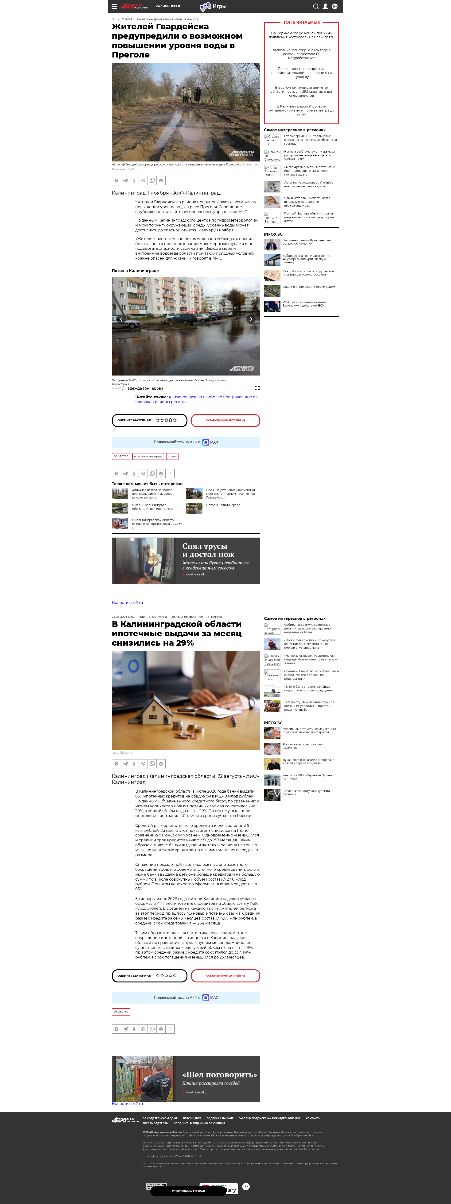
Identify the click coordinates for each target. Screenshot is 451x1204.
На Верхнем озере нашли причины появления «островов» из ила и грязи (301, 35)
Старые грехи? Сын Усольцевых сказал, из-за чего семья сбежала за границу (310, 139)
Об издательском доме (160, 1118)
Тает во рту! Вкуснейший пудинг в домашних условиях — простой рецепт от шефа (309, 705)
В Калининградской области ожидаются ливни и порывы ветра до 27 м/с (301, 110)
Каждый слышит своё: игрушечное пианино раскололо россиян (308, 273)
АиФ (130, 169)
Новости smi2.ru (127, 602)
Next (251, 319)
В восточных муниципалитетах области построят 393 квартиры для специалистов (301, 92)
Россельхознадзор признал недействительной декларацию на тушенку (301, 73)
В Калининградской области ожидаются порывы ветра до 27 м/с (157, 523)
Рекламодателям (155, 1123)
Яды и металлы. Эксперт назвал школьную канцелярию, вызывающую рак (307, 201)
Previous (121, 319)
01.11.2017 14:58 (122, 19)
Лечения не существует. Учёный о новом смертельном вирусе (308, 184)
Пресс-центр (192, 1118)
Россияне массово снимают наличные (303, 746)
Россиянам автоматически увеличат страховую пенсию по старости (309, 730)
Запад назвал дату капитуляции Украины (306, 792)
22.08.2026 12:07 (123, 616)
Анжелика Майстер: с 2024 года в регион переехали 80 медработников (302, 54)
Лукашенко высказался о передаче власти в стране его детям (308, 761)
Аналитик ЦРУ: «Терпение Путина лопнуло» (307, 777)
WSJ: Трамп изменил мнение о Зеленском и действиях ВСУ (305, 304)
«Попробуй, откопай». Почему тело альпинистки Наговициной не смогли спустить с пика (310, 643)
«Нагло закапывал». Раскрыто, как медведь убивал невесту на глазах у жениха (310, 659)
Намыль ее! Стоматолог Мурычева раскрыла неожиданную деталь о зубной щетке (309, 155)
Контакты (313, 1118)
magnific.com (122, 752)
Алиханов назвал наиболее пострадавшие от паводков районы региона (152, 493)
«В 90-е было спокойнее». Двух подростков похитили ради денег (309, 688)
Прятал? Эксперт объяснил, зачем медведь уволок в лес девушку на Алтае (309, 217)
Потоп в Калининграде (223, 505)
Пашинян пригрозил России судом (309, 286)
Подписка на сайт (219, 1118)
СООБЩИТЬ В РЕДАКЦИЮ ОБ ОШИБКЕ (199, 1123)
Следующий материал (188, 1191)
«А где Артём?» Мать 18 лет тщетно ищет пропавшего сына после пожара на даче (309, 170)
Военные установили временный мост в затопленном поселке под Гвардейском (230, 493)
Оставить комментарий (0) (225, 420)
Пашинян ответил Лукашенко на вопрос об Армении (307, 242)
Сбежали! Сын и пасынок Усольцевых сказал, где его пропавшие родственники (311, 674)
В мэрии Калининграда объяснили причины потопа (152, 506)
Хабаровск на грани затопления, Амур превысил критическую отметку (307, 259)
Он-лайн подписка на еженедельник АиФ (269, 1118)
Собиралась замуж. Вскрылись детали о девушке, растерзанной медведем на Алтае (308, 628)
